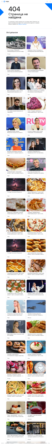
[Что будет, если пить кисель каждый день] (36, 410)
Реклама (12, 443)
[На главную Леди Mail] (7, 1)
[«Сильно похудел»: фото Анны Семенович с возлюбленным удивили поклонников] (36, 126)
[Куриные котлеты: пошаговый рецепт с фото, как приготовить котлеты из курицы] (36, 329)
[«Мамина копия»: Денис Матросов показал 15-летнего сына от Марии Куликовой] (15, 126)
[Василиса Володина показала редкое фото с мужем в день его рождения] (15, 147)
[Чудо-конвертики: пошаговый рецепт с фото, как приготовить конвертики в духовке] (36, 248)
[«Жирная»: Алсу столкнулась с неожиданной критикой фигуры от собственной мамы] (36, 45)
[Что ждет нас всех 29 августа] (15, 187)
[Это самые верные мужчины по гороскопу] (15, 106)
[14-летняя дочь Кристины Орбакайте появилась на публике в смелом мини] (36, 167)
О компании (7, 443)
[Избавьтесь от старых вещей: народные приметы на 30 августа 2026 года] (36, 431)
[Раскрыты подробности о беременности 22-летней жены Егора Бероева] (36, 147)
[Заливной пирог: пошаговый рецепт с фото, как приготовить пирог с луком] (15, 167)
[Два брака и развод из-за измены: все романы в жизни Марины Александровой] (36, 86)
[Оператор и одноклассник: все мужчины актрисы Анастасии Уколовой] (15, 309)
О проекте (20, 443)
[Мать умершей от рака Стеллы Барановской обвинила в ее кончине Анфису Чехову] (15, 86)
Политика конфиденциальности (41, 443)
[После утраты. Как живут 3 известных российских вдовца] (15, 66)
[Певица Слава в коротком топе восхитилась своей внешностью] (36, 289)
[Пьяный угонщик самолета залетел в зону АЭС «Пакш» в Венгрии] (36, 309)
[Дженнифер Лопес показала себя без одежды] (15, 329)
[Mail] (4, 1)
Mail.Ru (2, 443)
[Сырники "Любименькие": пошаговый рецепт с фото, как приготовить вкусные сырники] (36, 208)
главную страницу (22, 24)
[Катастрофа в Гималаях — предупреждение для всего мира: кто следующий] (15, 45)
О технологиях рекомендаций (28, 443)
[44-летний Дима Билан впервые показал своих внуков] (36, 66)
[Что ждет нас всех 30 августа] (15, 248)
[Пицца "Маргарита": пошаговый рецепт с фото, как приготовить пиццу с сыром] (36, 187)
